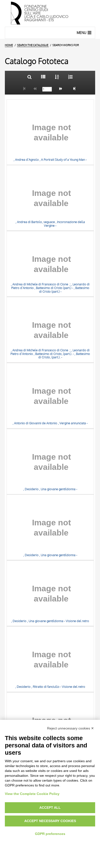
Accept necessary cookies (50, 821)
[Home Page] (50, 13)
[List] (43, 77)
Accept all (50, 807)
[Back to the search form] (29, 77)
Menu (81, 33)
